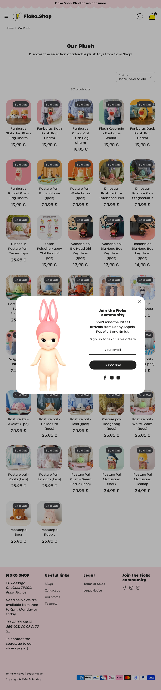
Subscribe (113, 365)
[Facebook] (105, 377)
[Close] (139, 301)
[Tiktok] (118, 377)
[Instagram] (111, 377)
